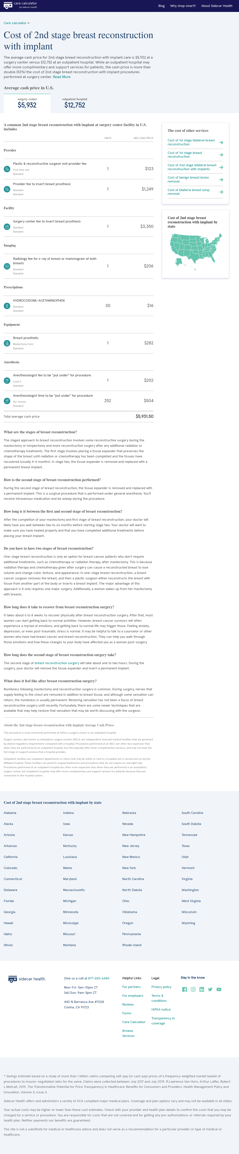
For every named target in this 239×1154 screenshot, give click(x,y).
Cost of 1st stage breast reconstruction (185, 155)
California (11, 857)
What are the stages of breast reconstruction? (40, 432)
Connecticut (13, 879)
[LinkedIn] (202, 990)
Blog (161, 6)
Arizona (9, 835)
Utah (185, 857)
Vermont (188, 868)
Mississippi (70, 923)
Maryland (70, 879)
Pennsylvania (131, 934)
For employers (132, 995)
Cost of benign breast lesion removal (188, 179)
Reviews (128, 1004)
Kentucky (70, 846)
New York (129, 868)
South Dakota (191, 824)
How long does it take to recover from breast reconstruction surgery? (59, 607)
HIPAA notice (161, 1009)
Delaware (10, 890)
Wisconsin (189, 912)
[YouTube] (219, 990)
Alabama (10, 813)
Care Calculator (133, 1022)
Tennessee (189, 835)
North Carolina (133, 879)
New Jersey (130, 846)
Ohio (125, 901)
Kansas (68, 835)
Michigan (69, 901)
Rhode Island (131, 945)
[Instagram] (193, 990)
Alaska (8, 824)
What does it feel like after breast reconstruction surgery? (50, 681)
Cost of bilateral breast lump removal (188, 192)
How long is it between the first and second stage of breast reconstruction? (63, 511)
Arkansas (10, 846)
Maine (67, 868)
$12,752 (74, 103)
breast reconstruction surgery (57, 663)
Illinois (8, 945)
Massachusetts (74, 890)
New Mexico (131, 857)
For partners (131, 987)
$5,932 (27, 103)
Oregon (127, 923)
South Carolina (192, 813)
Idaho (8, 934)
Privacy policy (161, 987)
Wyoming (188, 923)
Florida (9, 901)
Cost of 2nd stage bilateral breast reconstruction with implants (192, 167)
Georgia (9, 912)
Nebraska (129, 813)
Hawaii (8, 923)
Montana (69, 945)
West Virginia (191, 901)
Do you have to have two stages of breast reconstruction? (49, 548)
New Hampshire (133, 835)
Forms (126, 1013)
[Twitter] (210, 990)
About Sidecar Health (216, 6)
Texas (186, 846)
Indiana (68, 813)
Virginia (187, 879)
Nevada (127, 824)
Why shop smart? (183, 6)
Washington (190, 890)
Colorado (10, 868)
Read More (62, 77)
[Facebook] (184, 990)
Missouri (69, 934)
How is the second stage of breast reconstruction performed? (52, 479)
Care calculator (15, 23)
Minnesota (70, 912)
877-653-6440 (98, 978)
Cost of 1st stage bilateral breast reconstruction (191, 142)
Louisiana (70, 857)
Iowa (66, 824)
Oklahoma (129, 912)
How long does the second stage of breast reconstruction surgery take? (60, 654)
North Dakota (132, 890)
